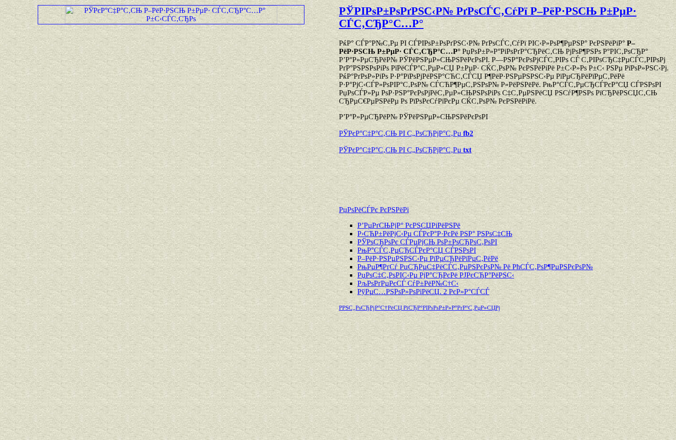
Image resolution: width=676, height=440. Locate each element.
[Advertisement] (446, 175)
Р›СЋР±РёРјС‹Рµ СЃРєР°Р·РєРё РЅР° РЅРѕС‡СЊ (434, 233)
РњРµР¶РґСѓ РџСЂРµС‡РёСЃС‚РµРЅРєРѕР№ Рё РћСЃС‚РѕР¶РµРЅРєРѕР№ (475, 267)
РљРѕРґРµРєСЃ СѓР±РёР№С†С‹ (407, 283)
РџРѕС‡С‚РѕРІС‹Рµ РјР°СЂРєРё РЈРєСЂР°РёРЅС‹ (435, 275)
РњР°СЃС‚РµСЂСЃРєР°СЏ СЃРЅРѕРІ (416, 250)
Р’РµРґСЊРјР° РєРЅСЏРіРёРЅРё (408, 225)
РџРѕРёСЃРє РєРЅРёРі (374, 210)
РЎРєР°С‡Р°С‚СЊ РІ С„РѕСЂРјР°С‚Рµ (406, 133)
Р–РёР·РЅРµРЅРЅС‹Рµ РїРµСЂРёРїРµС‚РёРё (427, 258)
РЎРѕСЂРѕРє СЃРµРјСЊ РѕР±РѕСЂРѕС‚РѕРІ (427, 242)
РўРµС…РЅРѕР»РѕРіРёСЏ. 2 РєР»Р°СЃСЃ (423, 291)
